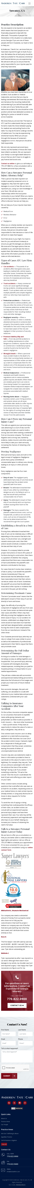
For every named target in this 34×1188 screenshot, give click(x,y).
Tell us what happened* (9, 1048)
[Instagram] (25, 1103)
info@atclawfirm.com (13, 1171)
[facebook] (20, 1103)
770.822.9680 (12, 1164)
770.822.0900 (17, 999)
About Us (4, 1118)
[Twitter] (14, 1103)
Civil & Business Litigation (9, 1140)
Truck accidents (9, 283)
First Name (5, 1030)
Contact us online (7, 163)
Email (3, 1039)
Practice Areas (5, 1121)
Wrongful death (9, 354)
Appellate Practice (6, 1137)
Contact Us (16, 1005)
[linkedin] (9, 1103)
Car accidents (8, 266)
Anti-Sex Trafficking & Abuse (10, 1133)
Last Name (22, 1030)
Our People (4, 1124)
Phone (20, 1039)
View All (4, 1144)
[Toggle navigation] (29, 3)
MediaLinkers (20, 1185)
